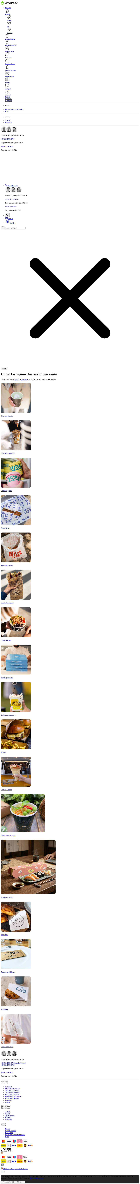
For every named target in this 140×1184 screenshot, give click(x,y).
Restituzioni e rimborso (13, 1096)
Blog (7, 111)
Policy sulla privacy (12, 1094)
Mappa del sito (19, 1169)
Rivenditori (9, 1133)
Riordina (8, 1117)
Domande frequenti (12, 1098)
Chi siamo (8, 99)
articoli (16, 379)
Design (7, 97)
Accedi (7, 120)
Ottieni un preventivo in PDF (15, 1135)
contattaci (24, 379)
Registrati (8, 122)
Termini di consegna (12, 1090)
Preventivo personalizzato (14, 109)
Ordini (7, 1113)
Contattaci (8, 101)
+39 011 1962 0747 (7, 139)
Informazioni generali (12, 1088)
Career (7, 1102)
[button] (7, 215)
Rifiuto (19, 1182)
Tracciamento (10, 1115)
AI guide (25, 1169)
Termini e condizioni (12, 1092)
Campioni (8, 1119)
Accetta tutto (7, 1182)
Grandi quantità (10, 1131)
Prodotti (8, 8)
